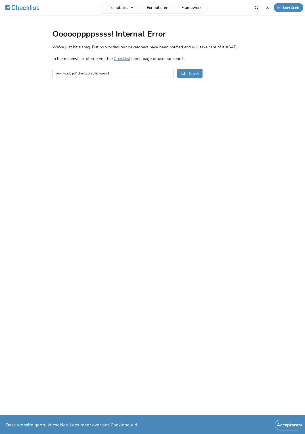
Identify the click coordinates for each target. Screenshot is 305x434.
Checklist (122, 58)
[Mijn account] (267, 7)
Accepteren (289, 425)
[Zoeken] (256, 7)
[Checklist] (22, 7)
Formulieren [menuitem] (157, 7)
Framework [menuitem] (191, 7)
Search (194, 73)
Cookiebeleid (124, 425)
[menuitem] (119, 7)
